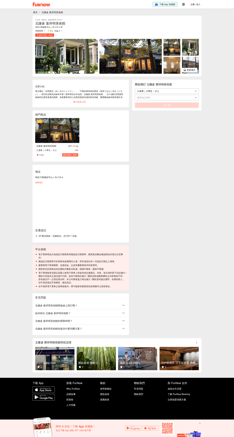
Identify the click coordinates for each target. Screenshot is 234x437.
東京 (35, 12)
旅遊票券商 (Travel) (55, 19)
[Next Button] (196, 342)
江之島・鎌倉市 (41, 19)
